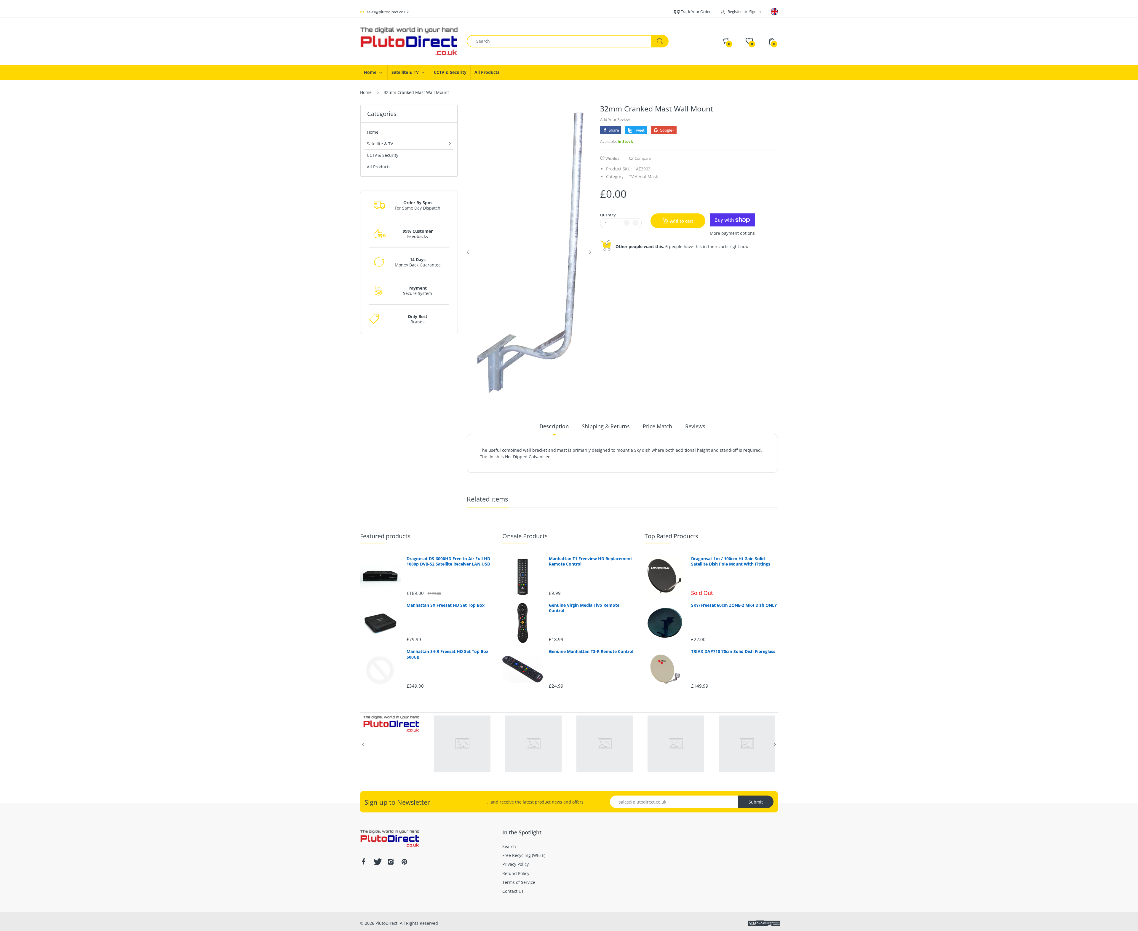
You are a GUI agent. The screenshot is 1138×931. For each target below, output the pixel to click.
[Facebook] (363, 861)
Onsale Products (525, 536)
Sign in (755, 11)
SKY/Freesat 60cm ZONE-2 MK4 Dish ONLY (734, 605)
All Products (379, 167)
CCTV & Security (382, 155)
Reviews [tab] (695, 426)
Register (735, 11)
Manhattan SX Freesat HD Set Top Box (446, 605)
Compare (642, 158)
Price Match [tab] (657, 426)
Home (366, 92)
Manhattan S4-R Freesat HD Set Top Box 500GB (447, 654)
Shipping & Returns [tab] (606, 426)
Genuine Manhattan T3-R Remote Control (591, 651)
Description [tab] (554, 426)
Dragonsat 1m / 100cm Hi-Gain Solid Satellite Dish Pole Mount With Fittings (730, 561)
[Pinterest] (404, 861)
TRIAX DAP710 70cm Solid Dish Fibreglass (733, 651)
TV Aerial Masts (644, 176)
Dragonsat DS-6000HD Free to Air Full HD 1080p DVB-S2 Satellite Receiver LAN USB (448, 561)
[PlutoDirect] (409, 41)
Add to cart (681, 221)
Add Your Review (615, 119)
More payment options (732, 233)
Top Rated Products (671, 536)
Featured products (385, 536)
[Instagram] (390, 861)
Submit (756, 802)
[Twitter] (377, 861)
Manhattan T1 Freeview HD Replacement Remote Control (590, 561)
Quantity (608, 215)
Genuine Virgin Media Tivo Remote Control (584, 608)
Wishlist (612, 158)
